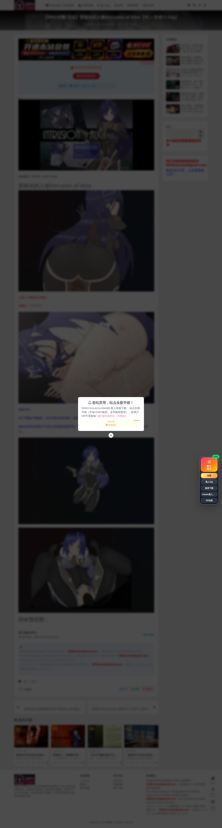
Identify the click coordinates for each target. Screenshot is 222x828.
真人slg (209, 481)
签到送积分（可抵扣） (115, 416)
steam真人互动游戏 (209, 494)
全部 (209, 475)
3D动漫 (209, 500)
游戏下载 (209, 487)
